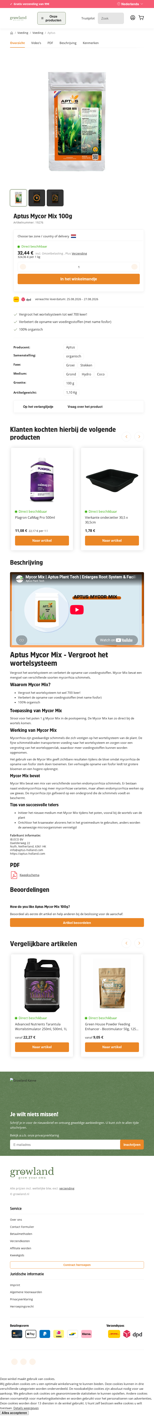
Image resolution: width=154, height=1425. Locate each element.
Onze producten (53, 18)
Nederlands (130, 4)
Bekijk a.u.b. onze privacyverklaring (34, 1135)
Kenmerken (91, 43)
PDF (50, 43)
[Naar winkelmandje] (141, 18)
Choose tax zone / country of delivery (44, 236)
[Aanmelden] (132, 19)
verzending (66, 1188)
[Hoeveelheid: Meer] (134, 267)
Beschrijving (68, 43)
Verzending (79, 253)
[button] (18, 199)
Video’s (36, 43)
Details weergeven (26, 1408)
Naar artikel (42, 540)
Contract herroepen (77, 1265)
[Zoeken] (119, 18)
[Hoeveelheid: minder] (23, 267)
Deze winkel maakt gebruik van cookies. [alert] (27, 1379)
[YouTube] (23, 1362)
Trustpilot (88, 18)
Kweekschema (29, 875)
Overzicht (17, 43)
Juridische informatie (27, 1274)
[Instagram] (32, 1362)
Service (16, 1208)
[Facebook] (14, 1362)
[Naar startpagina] (21, 18)
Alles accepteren (14, 1413)
